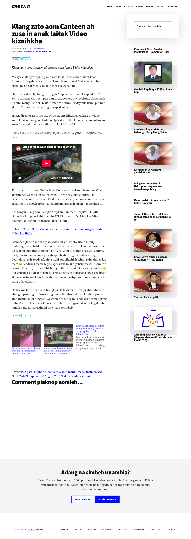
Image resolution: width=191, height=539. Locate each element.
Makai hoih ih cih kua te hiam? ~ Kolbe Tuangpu (152, 201)
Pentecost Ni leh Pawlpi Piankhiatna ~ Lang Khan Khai (151, 50)
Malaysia (28, 51)
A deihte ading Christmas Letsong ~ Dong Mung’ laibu (150, 131)
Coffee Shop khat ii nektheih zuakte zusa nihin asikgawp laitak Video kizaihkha (58, 351)
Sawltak (43, 51)
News (35, 51)
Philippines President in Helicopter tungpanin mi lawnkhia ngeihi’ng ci (148, 186)
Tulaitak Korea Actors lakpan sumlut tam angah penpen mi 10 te (152, 216)
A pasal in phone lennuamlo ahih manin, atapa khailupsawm (63, 371)
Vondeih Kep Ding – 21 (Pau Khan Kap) (153, 90)
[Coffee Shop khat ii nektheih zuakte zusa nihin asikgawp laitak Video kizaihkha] (58, 335)
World (52, 51)
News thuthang (82, 499)
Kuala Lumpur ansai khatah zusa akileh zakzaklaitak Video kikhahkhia (26, 351)
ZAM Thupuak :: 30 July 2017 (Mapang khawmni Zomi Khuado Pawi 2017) (153, 337)
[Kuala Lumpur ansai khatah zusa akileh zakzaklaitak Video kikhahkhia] (26, 335)
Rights (31, 529)
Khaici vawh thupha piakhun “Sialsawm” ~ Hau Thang (150, 258)
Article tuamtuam (107, 499)
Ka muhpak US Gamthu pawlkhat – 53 (147, 171)
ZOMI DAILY (21, 6)
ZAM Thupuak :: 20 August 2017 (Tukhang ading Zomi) (54, 376)
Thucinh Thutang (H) (146, 297)
